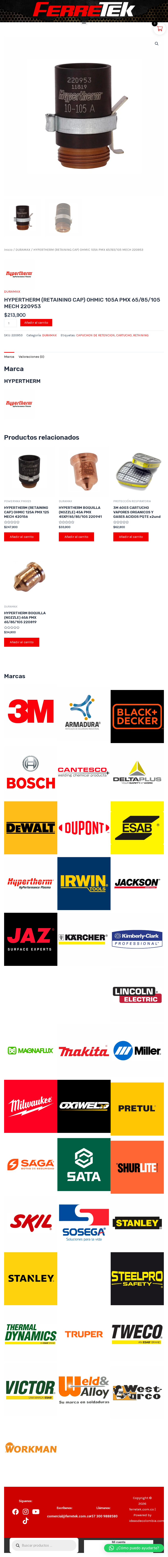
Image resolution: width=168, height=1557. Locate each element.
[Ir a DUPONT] (84, 827)
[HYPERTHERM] (19, 274)
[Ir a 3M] (30, 711)
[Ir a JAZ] (30, 939)
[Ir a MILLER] (137, 1050)
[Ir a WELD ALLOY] (84, 1390)
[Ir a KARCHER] (84, 939)
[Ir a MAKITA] (84, 1050)
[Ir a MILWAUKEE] (30, 1106)
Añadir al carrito (36, 322)
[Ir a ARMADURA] (84, 713)
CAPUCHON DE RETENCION (95, 335)
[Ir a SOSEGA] (84, 1222)
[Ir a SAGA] (30, 1164)
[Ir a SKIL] (30, 1222)
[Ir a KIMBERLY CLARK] (137, 939)
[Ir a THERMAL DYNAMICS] (30, 1334)
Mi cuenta (118, 1542)
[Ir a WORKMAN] (30, 1448)
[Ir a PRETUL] (137, 1109)
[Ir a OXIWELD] (84, 1106)
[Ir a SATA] (84, 1164)
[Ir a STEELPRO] (137, 1278)
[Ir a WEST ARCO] (137, 1392)
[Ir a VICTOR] (30, 1390)
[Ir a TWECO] (137, 1334)
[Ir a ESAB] (137, 827)
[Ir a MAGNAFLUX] (30, 1050)
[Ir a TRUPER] (84, 1334)
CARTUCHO (124, 335)
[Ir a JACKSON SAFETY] (137, 883)
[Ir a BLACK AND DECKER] (137, 716)
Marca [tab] (9, 356)
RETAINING (141, 335)
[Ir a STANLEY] (137, 1222)
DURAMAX (23, 250)
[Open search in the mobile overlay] (44, 1545)
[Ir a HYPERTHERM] (30, 883)
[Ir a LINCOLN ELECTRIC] (137, 995)
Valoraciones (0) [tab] (31, 356)
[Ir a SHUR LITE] (137, 1167)
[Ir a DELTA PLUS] (137, 772)
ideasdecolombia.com (146, 1521)
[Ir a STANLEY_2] (30, 1278)
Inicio (8, 250)
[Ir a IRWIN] (84, 883)
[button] (84, 21)
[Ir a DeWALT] (30, 827)
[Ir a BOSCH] (30, 772)
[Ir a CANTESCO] (84, 772)
